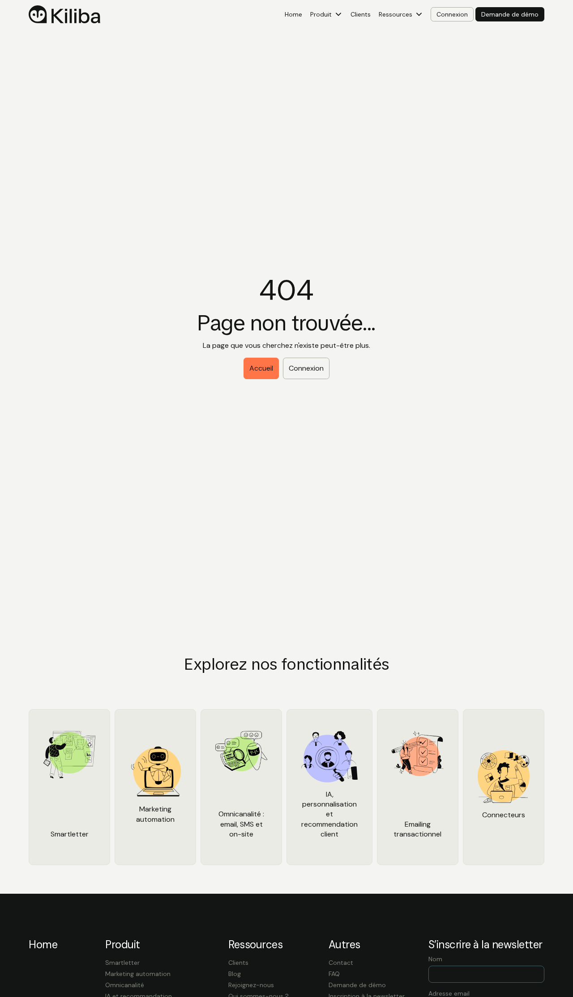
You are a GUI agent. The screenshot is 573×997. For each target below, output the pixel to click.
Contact (341, 963)
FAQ (334, 974)
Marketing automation (138, 974)
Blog (234, 974)
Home (293, 14)
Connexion (306, 368)
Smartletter (122, 963)
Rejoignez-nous (251, 985)
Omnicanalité (124, 985)
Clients (361, 14)
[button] (326, 14)
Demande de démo (357, 985)
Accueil (261, 368)
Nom (435, 959)
